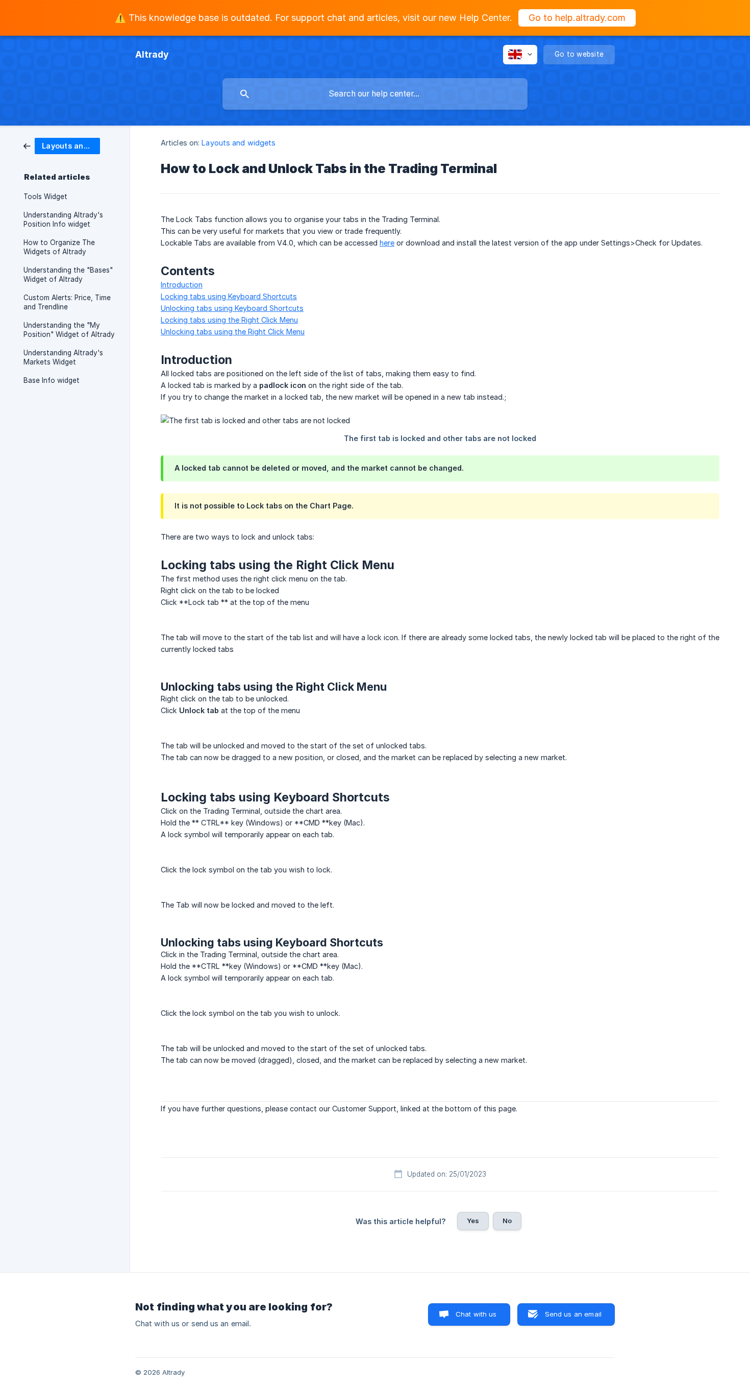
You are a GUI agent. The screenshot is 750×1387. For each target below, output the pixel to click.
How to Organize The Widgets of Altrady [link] (59, 247)
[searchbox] (375, 94)
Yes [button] (473, 1220)
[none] (152, 54)
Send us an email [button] (573, 1314)
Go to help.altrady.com (577, 17)
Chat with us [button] (476, 1314)
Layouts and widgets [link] (239, 142)
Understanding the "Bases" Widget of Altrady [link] (68, 274)
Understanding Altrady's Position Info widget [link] (63, 219)
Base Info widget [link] (51, 380)
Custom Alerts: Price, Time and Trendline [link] (67, 302)
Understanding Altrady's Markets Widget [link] (63, 357)
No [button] (507, 1220)
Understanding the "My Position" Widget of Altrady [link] (69, 329)
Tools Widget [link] (45, 196)
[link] (61, 145)
